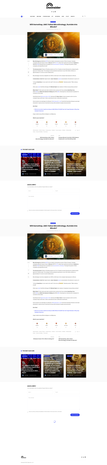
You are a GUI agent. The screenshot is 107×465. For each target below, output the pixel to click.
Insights (73, 16)
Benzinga (50, 54)
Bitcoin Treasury (42, 130)
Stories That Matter (40, 131)
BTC (57, 62)
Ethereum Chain (46, 16)
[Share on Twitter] (28, 72)
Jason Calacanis (58, 130)
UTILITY (67, 16)
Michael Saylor (69, 130)
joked (39, 86)
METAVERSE (57, 16)
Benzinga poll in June (57, 101)
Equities (53, 130)
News (34, 131)
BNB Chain (39, 16)
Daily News (32, 16)
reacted (59, 78)
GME (37, 91)
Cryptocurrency (48, 130)
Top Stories (46, 131)
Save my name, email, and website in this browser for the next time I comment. (45, 210)
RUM (38, 64)
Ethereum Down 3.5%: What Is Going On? (43, 339)
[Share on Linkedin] (28, 75)
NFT (52, 16)
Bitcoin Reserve (35, 130)
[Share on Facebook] (28, 69)
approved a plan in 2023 (46, 96)
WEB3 (63, 16)
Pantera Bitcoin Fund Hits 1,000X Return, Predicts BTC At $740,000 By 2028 (69, 138)
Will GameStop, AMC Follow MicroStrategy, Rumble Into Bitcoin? (45, 138)
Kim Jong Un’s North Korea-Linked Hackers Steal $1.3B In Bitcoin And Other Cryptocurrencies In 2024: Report (31, 167)
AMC (58, 91)
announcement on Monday (58, 64)
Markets (64, 130)
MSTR (46, 61)
